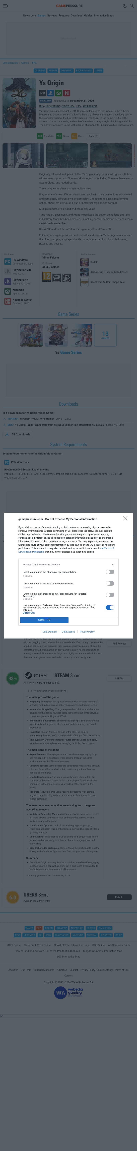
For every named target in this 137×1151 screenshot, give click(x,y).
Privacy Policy (87, 631)
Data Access (68, 631)
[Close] (126, 519)
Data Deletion (49, 631)
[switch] (110, 572)
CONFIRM (44, 620)
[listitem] (68, 564)
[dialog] (68, 575)
